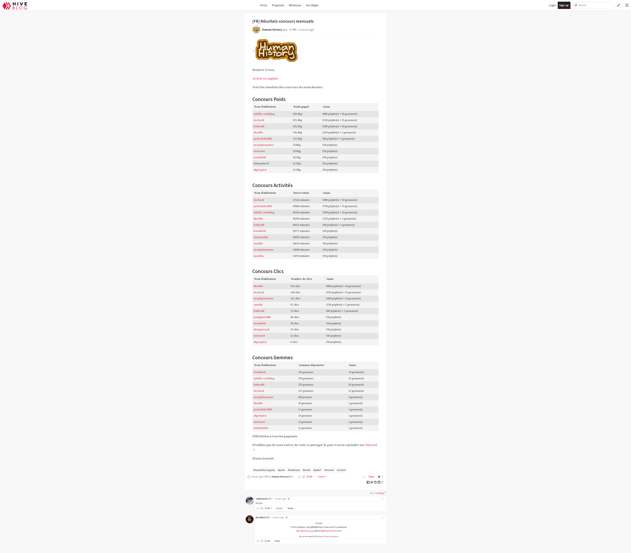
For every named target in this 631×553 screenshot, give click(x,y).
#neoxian (329, 470)
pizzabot (262, 517)
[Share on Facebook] (368, 481)
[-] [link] (382, 498)
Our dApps (312, 5)
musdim (259, 256)
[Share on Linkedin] (378, 481)
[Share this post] (382, 482)
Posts (263, 5)
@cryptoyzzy (303, 530)
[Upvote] (300, 476)
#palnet (317, 470)
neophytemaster (264, 145)
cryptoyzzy (263, 498)
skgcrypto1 (260, 169)
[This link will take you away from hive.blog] (253, 51)
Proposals (278, 5)
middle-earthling (264, 114)
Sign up (564, 5)
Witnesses (295, 5)
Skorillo (258, 132)
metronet (259, 151)
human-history (274, 30)
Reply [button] (290, 508)
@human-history (329, 530)
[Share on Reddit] (375, 481)
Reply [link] (371, 476)
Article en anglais (265, 78)
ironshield (260, 157)
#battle (306, 470)
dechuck (259, 120)
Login (552, 5)
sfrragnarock (261, 329)
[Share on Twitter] (371, 481)
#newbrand (294, 470)
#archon (341, 470)
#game (281, 470)
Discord (326, 536)
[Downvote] (303, 476)
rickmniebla (261, 237)
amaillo (258, 243)
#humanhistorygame (264, 470)
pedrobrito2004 (263, 138)
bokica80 (259, 126)
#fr (295, 30)
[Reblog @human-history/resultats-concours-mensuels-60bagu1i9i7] (364, 476)
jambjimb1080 (262, 317)
